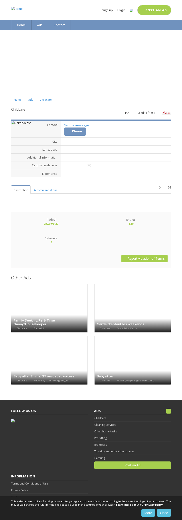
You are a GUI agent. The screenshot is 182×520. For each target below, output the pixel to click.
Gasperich (39, 328)
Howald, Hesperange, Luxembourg (135, 380)
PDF (127, 113)
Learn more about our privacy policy (139, 504)
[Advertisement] (91, 63)
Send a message (76, 125)
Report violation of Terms (146, 258)
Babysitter (105, 376)
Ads (30, 100)
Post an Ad (155, 10)
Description (21, 190)
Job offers (100, 445)
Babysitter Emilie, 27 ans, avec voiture (44, 376)
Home (17, 100)
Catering (99, 458)
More (148, 513)
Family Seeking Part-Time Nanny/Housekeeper (34, 322)
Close (164, 513)
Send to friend (146, 113)
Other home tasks (105, 431)
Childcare (46, 100)
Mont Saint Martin (127, 328)
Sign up (107, 10)
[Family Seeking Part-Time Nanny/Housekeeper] (49, 308)
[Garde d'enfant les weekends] (133, 308)
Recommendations (45, 190)
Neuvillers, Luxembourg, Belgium (52, 380)
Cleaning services (105, 425)
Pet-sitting (100, 438)
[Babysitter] (133, 360)
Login (121, 10)
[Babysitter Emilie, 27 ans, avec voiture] (49, 360)
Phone (77, 131)
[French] (131, 10)
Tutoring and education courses (114, 451)
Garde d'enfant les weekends (120, 324)
